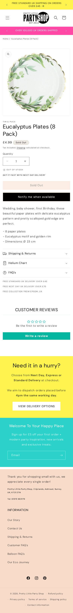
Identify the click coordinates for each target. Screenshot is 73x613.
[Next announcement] (66, 5)
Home (5, 39)
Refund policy (55, 593)
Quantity (8, 153)
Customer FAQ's (17, 545)
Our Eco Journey (18, 562)
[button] (7, 18)
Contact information (38, 605)
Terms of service (37, 599)
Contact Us (14, 528)
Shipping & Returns (20, 536)
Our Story (13, 520)
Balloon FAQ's (16, 553)
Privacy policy (17, 599)
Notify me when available (36, 197)
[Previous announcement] (7, 5)
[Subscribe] (61, 455)
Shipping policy (58, 599)
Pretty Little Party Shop (31, 593)
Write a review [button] (36, 336)
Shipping (21, 147)
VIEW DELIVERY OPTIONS (36, 406)
